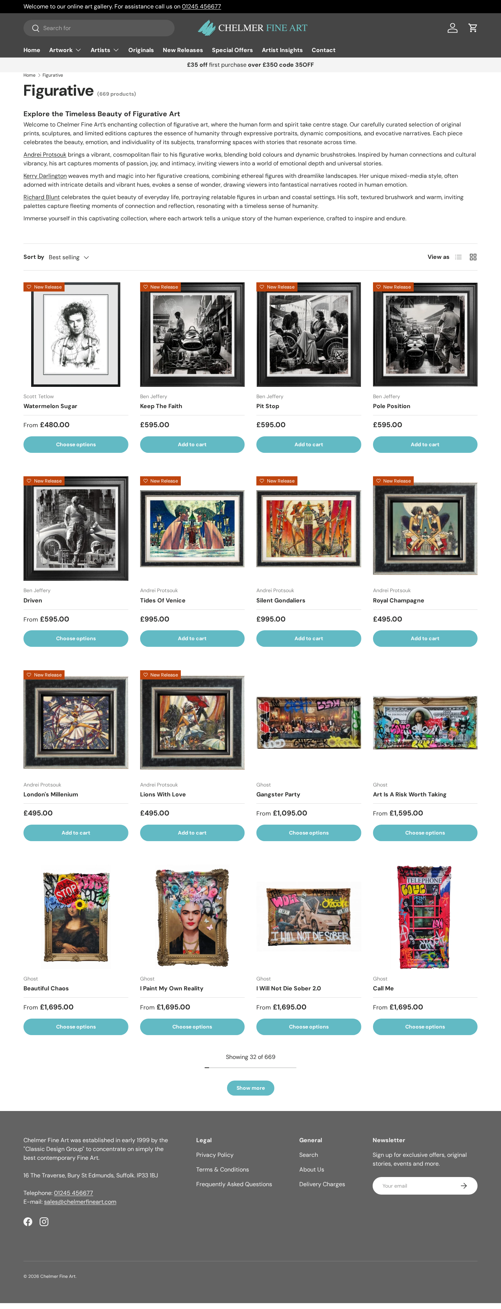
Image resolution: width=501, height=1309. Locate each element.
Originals (141, 50)
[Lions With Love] (192, 722)
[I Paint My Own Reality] (192, 917)
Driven (32, 600)
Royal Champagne (398, 600)
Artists (100, 50)
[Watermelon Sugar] (75, 334)
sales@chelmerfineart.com (80, 1202)
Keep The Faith (161, 406)
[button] (473, 28)
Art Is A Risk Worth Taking (410, 794)
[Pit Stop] (308, 334)
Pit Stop (267, 406)
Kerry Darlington (45, 176)
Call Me (383, 988)
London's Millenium (50, 794)
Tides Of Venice (163, 600)
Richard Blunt (41, 197)
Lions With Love (163, 794)
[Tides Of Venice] (192, 528)
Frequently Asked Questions (234, 1184)
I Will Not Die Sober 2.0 (288, 988)
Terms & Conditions (222, 1169)
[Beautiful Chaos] (75, 917)
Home (31, 50)
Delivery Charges (322, 1184)
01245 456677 (201, 6)
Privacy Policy (215, 1155)
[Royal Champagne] (425, 528)
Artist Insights (282, 50)
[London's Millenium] (75, 722)
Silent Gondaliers (281, 600)
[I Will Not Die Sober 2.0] (308, 917)
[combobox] (99, 28)
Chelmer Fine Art (58, 1276)
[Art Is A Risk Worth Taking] (425, 722)
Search (308, 1155)
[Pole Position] (425, 334)
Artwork (61, 50)
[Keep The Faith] (192, 334)
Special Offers (232, 50)
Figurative (53, 75)
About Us (311, 1169)
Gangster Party (278, 794)
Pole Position (391, 406)
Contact (324, 50)
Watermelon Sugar (50, 406)
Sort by (33, 257)
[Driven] (75, 528)
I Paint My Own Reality (172, 988)
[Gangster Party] (308, 722)
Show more (251, 1088)
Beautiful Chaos (46, 988)
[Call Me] (425, 917)
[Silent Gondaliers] (308, 528)
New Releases (183, 50)
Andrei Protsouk (44, 154)
